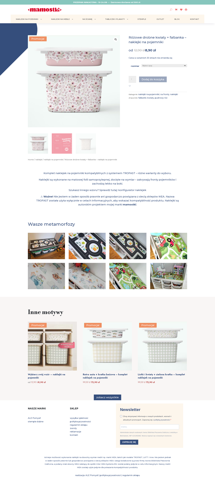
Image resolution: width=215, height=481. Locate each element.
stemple (141, 19)
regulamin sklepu (78, 425)
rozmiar (135, 66)
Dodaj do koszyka (153, 79)
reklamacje (75, 431)
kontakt (194, 19)
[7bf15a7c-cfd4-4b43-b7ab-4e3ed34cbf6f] (87, 258)
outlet (160, 19)
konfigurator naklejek (132, 190)
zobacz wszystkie (107, 397)
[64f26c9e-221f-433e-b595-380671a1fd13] (127, 258)
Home (31, 160)
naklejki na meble (60, 19)
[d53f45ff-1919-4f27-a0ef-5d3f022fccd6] (127, 288)
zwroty (73, 428)
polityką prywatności (162, 420)
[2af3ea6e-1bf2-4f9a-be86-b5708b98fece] (46, 258)
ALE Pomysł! (34, 418)
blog (177, 19)
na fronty (164, 94)
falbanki (142, 98)
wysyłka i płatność (79, 418)
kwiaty (150, 98)
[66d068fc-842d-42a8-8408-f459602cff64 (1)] (168, 258)
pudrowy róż (161, 98)
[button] (115, 39)
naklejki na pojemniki (27, 19)
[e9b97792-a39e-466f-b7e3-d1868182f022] (168, 288)
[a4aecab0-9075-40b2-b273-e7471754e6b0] (87, 288)
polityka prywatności (80, 421)
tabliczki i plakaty (115, 19)
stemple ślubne (35, 421)
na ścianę (87, 19)
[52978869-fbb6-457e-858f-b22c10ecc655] (46, 288)
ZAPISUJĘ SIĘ (129, 442)
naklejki (38, 160)
